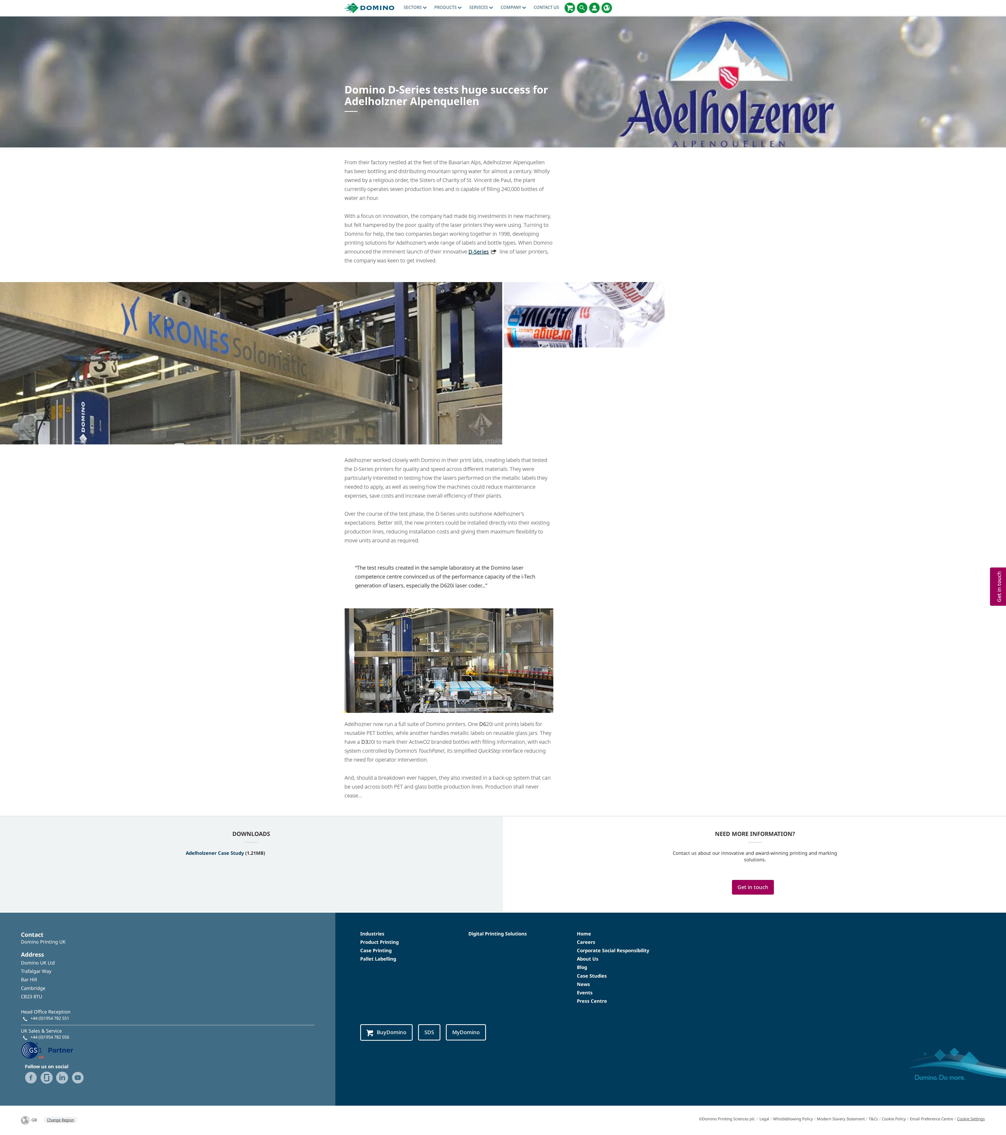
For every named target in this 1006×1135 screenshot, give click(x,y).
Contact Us (546, 7)
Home (584, 933)
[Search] (582, 8)
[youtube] (78, 1078)
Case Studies (592, 976)
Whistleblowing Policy (793, 1118)
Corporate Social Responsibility (613, 950)
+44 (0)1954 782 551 (49, 1018)
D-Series (478, 251)
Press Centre (592, 1001)
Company (511, 7)
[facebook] (31, 1078)
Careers (586, 942)
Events (585, 992)
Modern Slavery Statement (841, 1118)
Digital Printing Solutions (497, 933)
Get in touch (752, 887)
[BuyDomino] (570, 8)
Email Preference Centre (931, 1118)
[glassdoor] (47, 1078)
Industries (372, 933)
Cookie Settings (971, 1118)
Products (446, 7)
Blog (582, 967)
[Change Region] (607, 8)
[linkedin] (62, 1078)
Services (479, 7)
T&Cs (873, 1118)
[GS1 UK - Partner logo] (47, 1050)
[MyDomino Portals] (594, 8)
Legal (764, 1118)
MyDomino (466, 1032)
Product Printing (379, 942)
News (583, 984)
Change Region (60, 1119)
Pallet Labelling (378, 959)
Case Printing (376, 950)
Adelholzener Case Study (215, 853)
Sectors (413, 7)
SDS (429, 1032)
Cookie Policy (894, 1118)
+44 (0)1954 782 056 (49, 1037)
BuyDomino (391, 1032)
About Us (587, 959)
